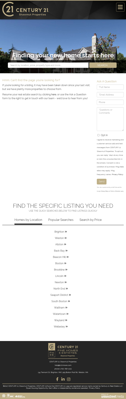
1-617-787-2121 (66, 369)
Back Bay (59, 250)
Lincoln (59, 276)
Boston (59, 263)
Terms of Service (115, 191)
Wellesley (59, 326)
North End (59, 288)
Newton (59, 282)
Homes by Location (28, 220)
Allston (59, 244)
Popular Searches (60, 220)
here (53, 94)
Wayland (59, 320)
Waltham (59, 307)
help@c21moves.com (63, 365)
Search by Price (91, 220)
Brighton (59, 231)
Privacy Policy (117, 174)
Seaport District (59, 295)
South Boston (59, 301)
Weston (59, 238)
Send (101, 181)
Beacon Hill (59, 257)
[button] (103, 65)
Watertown (59, 313)
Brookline (59, 269)
